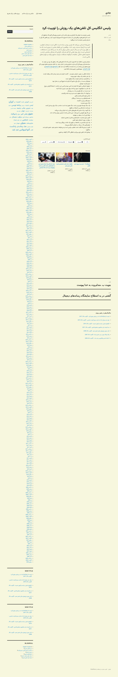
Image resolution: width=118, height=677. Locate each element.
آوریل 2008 (29, 524)
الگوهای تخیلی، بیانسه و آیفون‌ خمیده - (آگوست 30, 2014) (96, 324)
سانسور (31, 117)
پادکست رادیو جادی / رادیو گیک (25, 48)
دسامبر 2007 (29, 531)
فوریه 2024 (29, 189)
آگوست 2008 (29, 516)
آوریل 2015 (29, 371)
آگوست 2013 (29, 407)
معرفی (23, 123)
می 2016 (30, 347)
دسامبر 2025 (29, 150)
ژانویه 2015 (29, 376)
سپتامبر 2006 (29, 558)
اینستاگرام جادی (28, 46)
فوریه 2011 (29, 462)
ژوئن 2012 (29, 433)
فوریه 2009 (29, 505)
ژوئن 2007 (29, 542)
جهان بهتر (19, 111)
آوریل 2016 (29, 349)
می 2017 (30, 325)
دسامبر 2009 (29, 487)
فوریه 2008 (29, 527)
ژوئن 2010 (29, 476)
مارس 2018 (29, 307)
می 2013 (30, 413)
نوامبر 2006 (29, 555)
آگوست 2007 (29, 538)
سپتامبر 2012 (29, 427)
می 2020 (30, 260)
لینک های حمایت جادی (27, 54)
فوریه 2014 (29, 396)
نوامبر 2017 (29, 314)
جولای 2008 (29, 518)
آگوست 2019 (29, 276)
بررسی (23, 105)
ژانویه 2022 (29, 223)
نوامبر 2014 (29, 380)
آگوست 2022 (29, 210)
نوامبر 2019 (29, 271)
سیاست (31, 120)
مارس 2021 (29, 241)
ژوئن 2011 (29, 454)
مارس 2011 (29, 460)
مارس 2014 (29, 394)
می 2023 (30, 205)
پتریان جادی (29, 50)
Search (31, 29)
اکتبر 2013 (29, 404)
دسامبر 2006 (29, 553)
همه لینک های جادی (27, 55)
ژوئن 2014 (29, 389)
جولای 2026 (29, 141)
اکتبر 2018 (29, 294)
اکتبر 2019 (29, 272)
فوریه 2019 (29, 287)
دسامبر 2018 (29, 291)
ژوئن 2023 (29, 203)
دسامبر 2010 (29, 465)
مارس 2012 (29, 438)
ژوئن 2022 (29, 214)
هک (25, 126)
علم (21, 120)
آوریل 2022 (29, 218)
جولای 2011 (29, 453)
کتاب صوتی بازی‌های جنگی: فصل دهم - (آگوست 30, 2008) (96, 331)
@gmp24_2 (48, 67)
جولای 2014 (29, 387)
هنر (15, 123)
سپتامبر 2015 (29, 362)
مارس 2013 (29, 416)
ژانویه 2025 (29, 169)
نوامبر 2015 (29, 358)
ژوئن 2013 (29, 411)
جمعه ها (31, 111)
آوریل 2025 (29, 165)
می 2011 (30, 456)
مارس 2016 (29, 351)
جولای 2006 (29, 562)
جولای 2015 (29, 365)
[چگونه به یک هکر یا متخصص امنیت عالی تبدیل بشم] (64, 157)
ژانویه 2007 (29, 551)
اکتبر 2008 (29, 513)
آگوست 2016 (29, 342)
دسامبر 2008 (29, 509)
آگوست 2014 (29, 385)
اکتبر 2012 (29, 425)
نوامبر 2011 (29, 445)
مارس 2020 (29, 263)
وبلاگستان (20, 126)
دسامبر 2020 (29, 247)
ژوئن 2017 (29, 323)
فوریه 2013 (29, 418)
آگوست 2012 (29, 429)
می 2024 (30, 183)
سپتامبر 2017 (29, 318)
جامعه (19, 108)
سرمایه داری (26, 117)
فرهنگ (15, 120)
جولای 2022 (29, 212)
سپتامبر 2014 (29, 383)
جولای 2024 (29, 179)
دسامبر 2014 (29, 378)
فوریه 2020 (29, 265)
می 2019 (30, 281)
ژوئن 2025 (29, 161)
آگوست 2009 (29, 495)
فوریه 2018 (29, 309)
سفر (10, 117)
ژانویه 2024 (29, 190)
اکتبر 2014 (29, 382)
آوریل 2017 (29, 327)
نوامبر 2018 (29, 292)
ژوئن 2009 (29, 498)
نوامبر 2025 (29, 152)
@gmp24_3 (86, 69)
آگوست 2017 (29, 320)
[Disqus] (74, 207)
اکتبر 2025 (29, 154)
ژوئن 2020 (29, 258)
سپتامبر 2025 (29, 156)
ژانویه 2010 (29, 485)
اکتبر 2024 (29, 174)
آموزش (27, 102)
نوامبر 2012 (29, 424)
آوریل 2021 (29, 240)
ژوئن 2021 (29, 236)
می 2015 (30, 369)
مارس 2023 (29, 209)
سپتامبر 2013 (29, 405)
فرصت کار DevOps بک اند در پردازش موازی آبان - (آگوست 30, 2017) (94, 316)
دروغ (19, 114)
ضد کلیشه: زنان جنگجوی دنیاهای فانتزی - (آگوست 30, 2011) (95, 327)
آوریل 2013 (29, 414)
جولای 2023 (29, 201)
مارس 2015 (29, 373)
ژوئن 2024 (29, 181)
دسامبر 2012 (29, 422)
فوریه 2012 (29, 440)
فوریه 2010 (29, 484)
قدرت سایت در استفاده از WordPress (99, 669)
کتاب (31, 130)
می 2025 (30, 163)
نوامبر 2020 (29, 249)
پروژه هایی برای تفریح (13, 13)
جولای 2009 (29, 496)
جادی (108, 13)
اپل (14, 102)
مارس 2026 (29, 149)
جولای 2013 (29, 409)
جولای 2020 (29, 256)
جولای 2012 (29, 431)
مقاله (109, 40)
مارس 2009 (29, 504)
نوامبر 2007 (29, 533)
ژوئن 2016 (29, 345)
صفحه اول (39, 13)
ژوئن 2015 (29, 367)
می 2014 (30, 391)
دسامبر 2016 (29, 334)
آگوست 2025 (29, 158)
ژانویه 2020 (29, 267)
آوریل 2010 (29, 480)
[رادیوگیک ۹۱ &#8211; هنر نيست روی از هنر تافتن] (82, 157)
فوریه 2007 (29, 549)
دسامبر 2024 (29, 170)
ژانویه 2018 (29, 311)
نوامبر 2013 (29, 402)
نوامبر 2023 (29, 194)
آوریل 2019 (29, 283)
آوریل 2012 (29, 436)
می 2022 (30, 216)
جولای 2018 (29, 300)
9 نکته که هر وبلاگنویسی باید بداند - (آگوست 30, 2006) (97, 338)
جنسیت (27, 111)
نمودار (18, 123)
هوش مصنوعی (30, 126)
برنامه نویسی (16, 105)
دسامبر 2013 (29, 400)
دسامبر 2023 (29, 192)
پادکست (13, 126)
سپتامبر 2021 (29, 230)
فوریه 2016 (29, 353)
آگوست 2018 (29, 298)
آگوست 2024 (29, 178)
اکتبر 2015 (29, 360)
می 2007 (30, 544)
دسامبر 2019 (29, 269)
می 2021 (30, 238)
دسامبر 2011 (29, 444)
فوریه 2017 (29, 331)
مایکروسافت (29, 123)
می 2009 (30, 500)
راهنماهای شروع (28, 52)
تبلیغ (10, 105)
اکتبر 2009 (29, 491)
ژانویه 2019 (29, 289)
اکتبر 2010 (29, 469)
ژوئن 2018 (29, 302)
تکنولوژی (28, 108)
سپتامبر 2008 (29, 515)
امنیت (18, 101)
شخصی (25, 119)
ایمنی (31, 105)
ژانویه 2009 (29, 507)
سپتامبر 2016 (29, 340)
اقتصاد (22, 102)
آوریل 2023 (29, 207)
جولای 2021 (29, 234)
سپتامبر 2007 (29, 536)
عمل (18, 120)
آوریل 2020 (29, 261)
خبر (22, 114)
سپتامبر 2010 (29, 471)
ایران (11, 102)
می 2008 (30, 522)
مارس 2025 (29, 167)
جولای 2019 (29, 278)
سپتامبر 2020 (29, 252)
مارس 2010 (29, 482)
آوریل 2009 (29, 502)
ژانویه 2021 (29, 245)
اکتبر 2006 (29, 556)
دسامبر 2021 (29, 225)
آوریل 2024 (29, 185)
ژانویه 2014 (29, 398)
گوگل (17, 130)
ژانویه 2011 (29, 464)
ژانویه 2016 (29, 354)
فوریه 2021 (29, 243)
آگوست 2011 (29, 451)
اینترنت (27, 105)
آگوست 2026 (29, 139)
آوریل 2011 (29, 458)
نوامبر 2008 (29, 511)
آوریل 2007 (29, 546)
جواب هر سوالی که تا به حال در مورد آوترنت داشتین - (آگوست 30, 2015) (93, 320)
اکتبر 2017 (29, 316)
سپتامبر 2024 (29, 176)
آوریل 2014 (29, 393)
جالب (23, 108)
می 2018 (30, 303)
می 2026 (30, 145)
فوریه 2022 (29, 221)
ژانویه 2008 (29, 529)
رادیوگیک (14, 114)
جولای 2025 (29, 159)
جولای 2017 (29, 322)
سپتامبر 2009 (29, 493)
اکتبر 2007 (29, 535)
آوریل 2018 (29, 305)
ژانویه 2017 (29, 332)
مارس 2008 (29, 526)
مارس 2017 (29, 329)
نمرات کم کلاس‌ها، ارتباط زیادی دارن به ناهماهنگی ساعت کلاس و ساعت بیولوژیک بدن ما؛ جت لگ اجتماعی (47, 166)
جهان (23, 111)
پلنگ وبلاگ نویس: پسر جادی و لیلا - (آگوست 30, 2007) (97, 335)
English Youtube (28, 45)
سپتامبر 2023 (29, 198)
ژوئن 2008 (29, 520)
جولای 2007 (29, 540)
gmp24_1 (56, 67)
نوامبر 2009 (29, 489)
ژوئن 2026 (29, 143)
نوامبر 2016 (29, 336)
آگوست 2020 (29, 254)
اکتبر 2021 (29, 229)
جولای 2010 (29, 475)
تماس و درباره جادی (28, 13)
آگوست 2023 (29, 200)
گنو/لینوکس (24, 130)
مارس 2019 (29, 285)
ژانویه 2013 (29, 420)
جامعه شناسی (13, 108)
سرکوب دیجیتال (17, 117)
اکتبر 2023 (29, 196)
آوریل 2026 (29, 147)
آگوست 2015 (29, 363)
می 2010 (30, 478)
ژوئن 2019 (29, 280)
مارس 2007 (29, 547)
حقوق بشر (28, 114)
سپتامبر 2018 (29, 296)
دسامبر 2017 (29, 312)
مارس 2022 (29, 220)
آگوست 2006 (29, 560)
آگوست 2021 (29, 232)
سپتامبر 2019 (29, 274)
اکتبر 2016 (29, 338)
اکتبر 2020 (29, 251)
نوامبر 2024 (29, 172)
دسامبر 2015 (29, 356)
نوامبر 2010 (29, 467)
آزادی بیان (31, 102)
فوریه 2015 (29, 374)
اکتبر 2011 (29, 447)
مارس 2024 (29, 187)
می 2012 (30, 434)
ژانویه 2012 (29, 442)
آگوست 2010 (29, 473)
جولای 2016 (29, 343)
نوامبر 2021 (29, 227)
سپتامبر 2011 (29, 449)
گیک (13, 130)
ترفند (32, 108)
